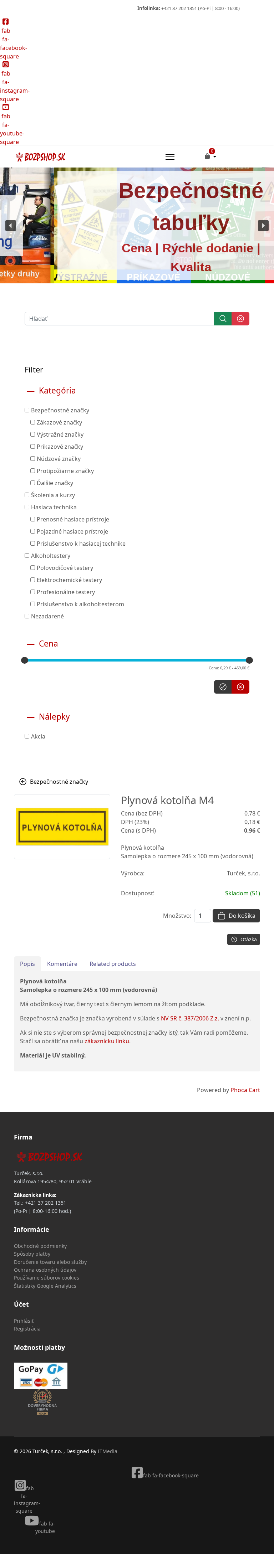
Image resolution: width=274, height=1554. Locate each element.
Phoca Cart (245, 1090)
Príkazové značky (60, 447)
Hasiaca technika (54, 507)
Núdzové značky (59, 459)
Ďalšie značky (55, 483)
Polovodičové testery (65, 568)
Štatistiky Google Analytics (45, 1285)
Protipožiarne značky (65, 471)
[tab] (137, 503)
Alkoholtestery (50, 556)
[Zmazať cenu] (240, 687)
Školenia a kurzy (53, 495)
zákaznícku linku (107, 1041)
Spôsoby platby (32, 1253)
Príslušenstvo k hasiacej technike (81, 543)
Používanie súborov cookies (46, 1277)
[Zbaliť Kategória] (31, 390)
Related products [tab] (113, 964)
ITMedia (107, 1451)
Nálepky (54, 716)
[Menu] (170, 157)
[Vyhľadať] (223, 318)
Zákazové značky (59, 422)
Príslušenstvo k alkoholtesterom (80, 604)
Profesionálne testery (66, 592)
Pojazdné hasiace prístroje (72, 531)
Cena (48, 643)
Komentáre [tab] (62, 964)
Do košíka (242, 916)
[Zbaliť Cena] (31, 643)
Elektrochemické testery (69, 580)
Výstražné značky (60, 434)
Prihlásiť (24, 1320)
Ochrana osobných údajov (45, 1269)
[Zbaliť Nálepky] (31, 716)
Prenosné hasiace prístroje (73, 519)
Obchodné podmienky (40, 1245)
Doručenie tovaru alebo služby (50, 1262)
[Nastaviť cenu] (223, 687)
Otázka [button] (248, 939)
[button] (10, 225)
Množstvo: (177, 916)
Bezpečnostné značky (60, 410)
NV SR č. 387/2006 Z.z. (190, 1018)
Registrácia (27, 1328)
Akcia (38, 736)
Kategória (57, 390)
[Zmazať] (240, 318)
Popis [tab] (27, 964)
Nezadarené (47, 616)
